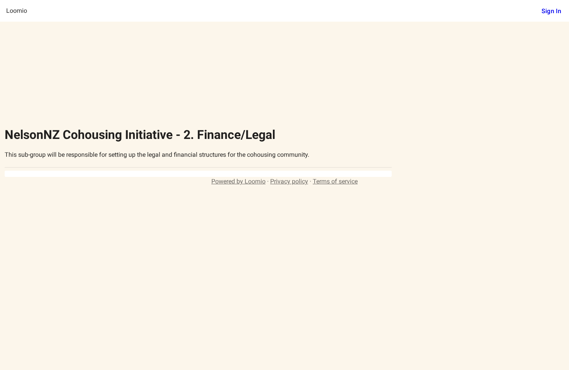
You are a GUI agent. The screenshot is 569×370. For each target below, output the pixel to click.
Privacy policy (289, 181)
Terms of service (335, 181)
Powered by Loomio (238, 181)
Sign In (551, 11)
